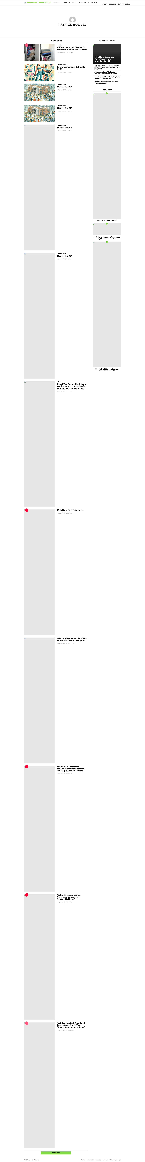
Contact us (105, 1159)
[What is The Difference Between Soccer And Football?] (107, 304)
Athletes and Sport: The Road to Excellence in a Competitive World (105, 72)
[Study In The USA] (39, 92)
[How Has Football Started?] (107, 156)
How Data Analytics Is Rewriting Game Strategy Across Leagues (107, 77)
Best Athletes (84, 2)
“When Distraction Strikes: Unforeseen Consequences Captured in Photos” (68, 897)
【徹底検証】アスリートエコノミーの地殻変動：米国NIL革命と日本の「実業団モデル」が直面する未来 (107, 67)
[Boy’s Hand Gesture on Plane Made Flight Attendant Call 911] (107, 54)
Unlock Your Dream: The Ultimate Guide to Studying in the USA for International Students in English (71, 386)
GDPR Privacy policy (115, 1159)
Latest (104, 4)
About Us (94, 2)
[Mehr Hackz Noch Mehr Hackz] (39, 572)
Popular (112, 4)
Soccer (74, 2)
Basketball (66, 2)
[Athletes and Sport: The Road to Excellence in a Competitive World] (39, 52)
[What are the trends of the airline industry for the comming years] (39, 700)
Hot (119, 4)
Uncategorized (62, 64)
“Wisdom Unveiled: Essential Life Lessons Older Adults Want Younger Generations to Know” (71, 1025)
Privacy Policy (90, 1159)
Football (56, 2)
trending (60, 45)
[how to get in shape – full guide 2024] (39, 72)
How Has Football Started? (106, 220)
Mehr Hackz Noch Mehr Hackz (70, 510)
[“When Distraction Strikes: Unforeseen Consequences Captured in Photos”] (39, 957)
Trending (126, 4)
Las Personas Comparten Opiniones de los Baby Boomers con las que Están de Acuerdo (70, 769)
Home (83, 1159)
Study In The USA (64, 87)
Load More (56, 1153)
